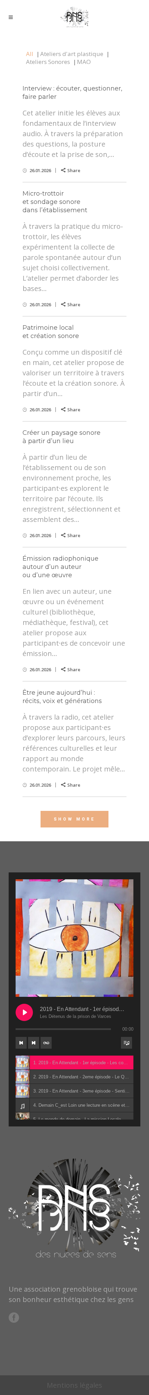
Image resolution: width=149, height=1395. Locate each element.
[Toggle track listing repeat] (46, 1043)
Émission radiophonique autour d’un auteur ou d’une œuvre (60, 567)
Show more (74, 819)
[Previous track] (21, 1043)
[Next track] (33, 1043)
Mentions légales (74, 1385)
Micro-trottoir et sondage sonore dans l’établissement (55, 202)
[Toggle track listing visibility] (126, 1043)
